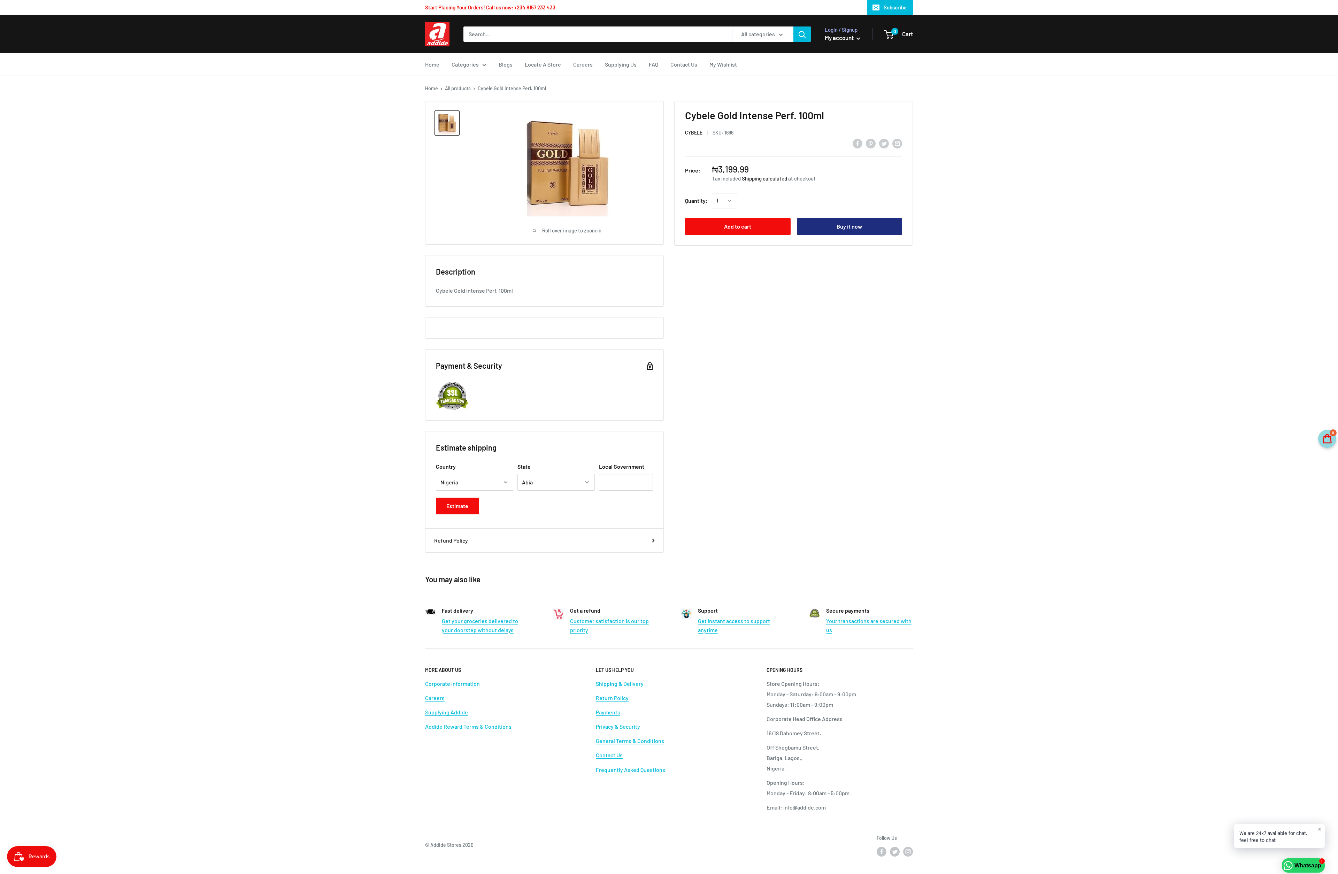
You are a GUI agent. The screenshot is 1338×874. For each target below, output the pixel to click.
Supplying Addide (446, 712)
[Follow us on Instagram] (908, 851)
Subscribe (895, 7)
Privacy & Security (618, 726)
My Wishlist (723, 64)
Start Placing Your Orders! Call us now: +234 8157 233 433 (490, 7)
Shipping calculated (764, 178)
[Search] (802, 34)
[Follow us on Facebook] (881, 851)
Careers (583, 64)
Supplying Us (621, 64)
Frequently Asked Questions (630, 769)
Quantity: (696, 200)
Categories (465, 64)
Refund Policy (451, 540)
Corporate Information (452, 683)
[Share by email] (897, 143)
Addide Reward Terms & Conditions (468, 726)
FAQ (653, 64)
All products (458, 88)
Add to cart (737, 226)
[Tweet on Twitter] (884, 143)
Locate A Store (543, 64)
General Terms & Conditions (630, 740)
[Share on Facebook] (857, 143)
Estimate (457, 506)
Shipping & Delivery (620, 683)
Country (446, 466)
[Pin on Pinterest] (871, 143)
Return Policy (612, 698)
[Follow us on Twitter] (895, 851)
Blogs (506, 64)
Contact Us (683, 64)
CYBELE (693, 133)
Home (432, 64)
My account (840, 37)
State (524, 466)
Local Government (621, 466)
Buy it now (849, 226)
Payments (608, 712)
